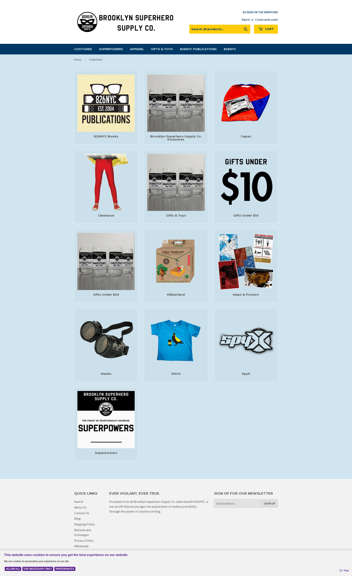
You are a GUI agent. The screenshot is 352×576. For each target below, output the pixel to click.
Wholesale (81, 546)
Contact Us (81, 513)
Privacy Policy (84, 540)
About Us (80, 507)
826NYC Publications (198, 49)
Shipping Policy (84, 524)
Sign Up (269, 503)
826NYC (230, 49)
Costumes (83, 49)
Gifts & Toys (162, 49)
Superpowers (111, 49)
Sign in (246, 19)
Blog (77, 518)
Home (77, 59)
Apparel (137, 49)
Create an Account (266, 19)
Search (78, 501)
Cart (269, 29)
